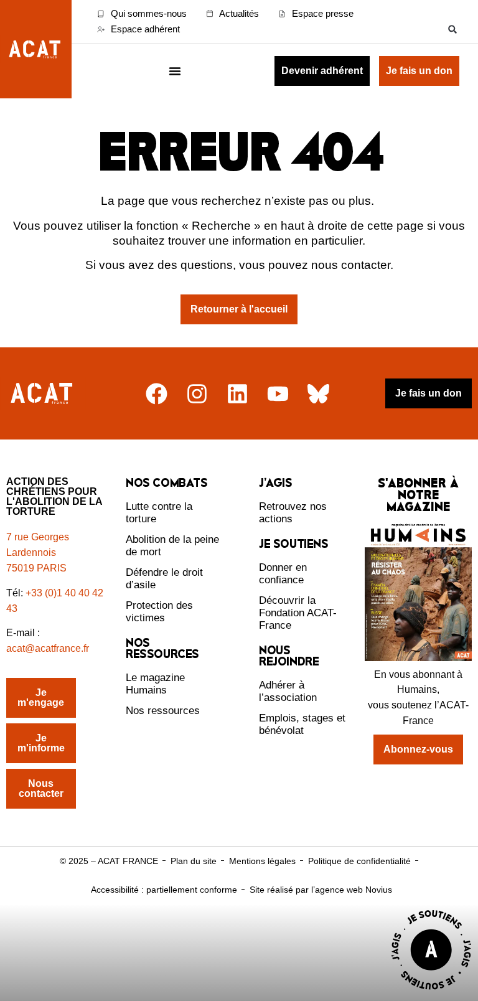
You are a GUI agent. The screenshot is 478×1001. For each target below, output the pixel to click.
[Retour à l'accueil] (43, 393)
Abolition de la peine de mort (172, 545)
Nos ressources (163, 711)
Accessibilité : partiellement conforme (164, 890)
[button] (453, 29)
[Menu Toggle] (175, 71)
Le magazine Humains (155, 684)
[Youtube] (278, 394)
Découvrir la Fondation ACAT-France (298, 612)
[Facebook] (156, 394)
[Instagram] (197, 394)
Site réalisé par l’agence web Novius (321, 890)
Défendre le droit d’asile (164, 578)
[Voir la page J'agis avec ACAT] (431, 992)
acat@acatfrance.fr (48, 648)
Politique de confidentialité (359, 861)
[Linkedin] (237, 394)
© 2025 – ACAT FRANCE (109, 861)
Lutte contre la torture (159, 512)
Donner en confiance (283, 574)
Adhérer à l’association (288, 691)
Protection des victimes (159, 611)
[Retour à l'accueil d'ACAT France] (36, 49)
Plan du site (194, 861)
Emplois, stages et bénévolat (302, 724)
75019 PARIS (36, 568)
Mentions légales (262, 861)
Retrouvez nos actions (293, 512)
